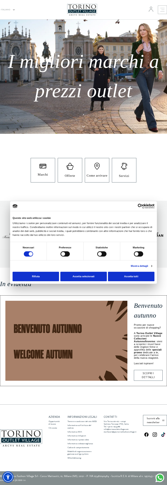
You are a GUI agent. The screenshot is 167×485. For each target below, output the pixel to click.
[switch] (65, 254)
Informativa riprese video (78, 439)
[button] (8, 477)
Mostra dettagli (139, 266)
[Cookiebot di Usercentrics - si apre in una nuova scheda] (140, 206)
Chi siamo (53, 428)
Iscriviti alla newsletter (153, 420)
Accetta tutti (131, 276)
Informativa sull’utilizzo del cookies (79, 426)
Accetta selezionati (83, 276)
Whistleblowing (74, 458)
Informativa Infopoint (77, 436)
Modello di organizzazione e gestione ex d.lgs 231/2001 (79, 452)
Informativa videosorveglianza (80, 443)
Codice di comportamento (78, 447)
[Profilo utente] (151, 9)
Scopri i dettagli (148, 375)
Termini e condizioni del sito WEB (82, 421)
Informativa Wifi (75, 432)
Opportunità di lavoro (54, 422)
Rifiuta (36, 276)
